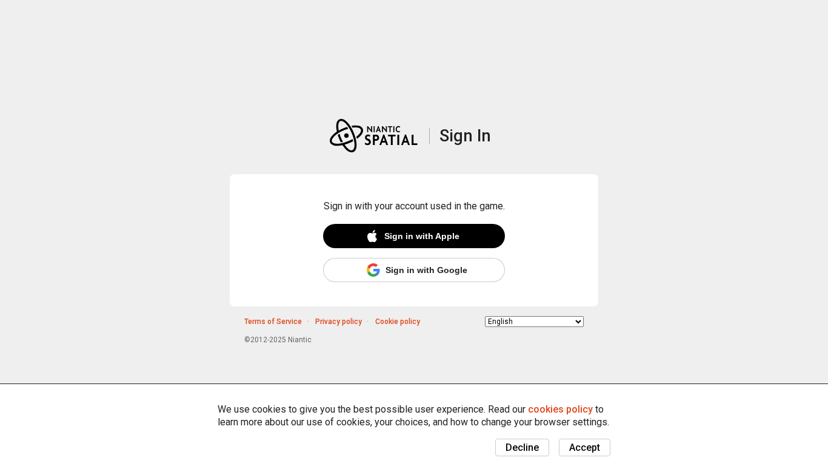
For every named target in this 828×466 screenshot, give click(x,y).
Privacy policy (338, 321)
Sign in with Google (426, 270)
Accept (584, 447)
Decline (522, 447)
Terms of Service (273, 321)
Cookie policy (397, 321)
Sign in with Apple (421, 236)
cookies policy (560, 409)
